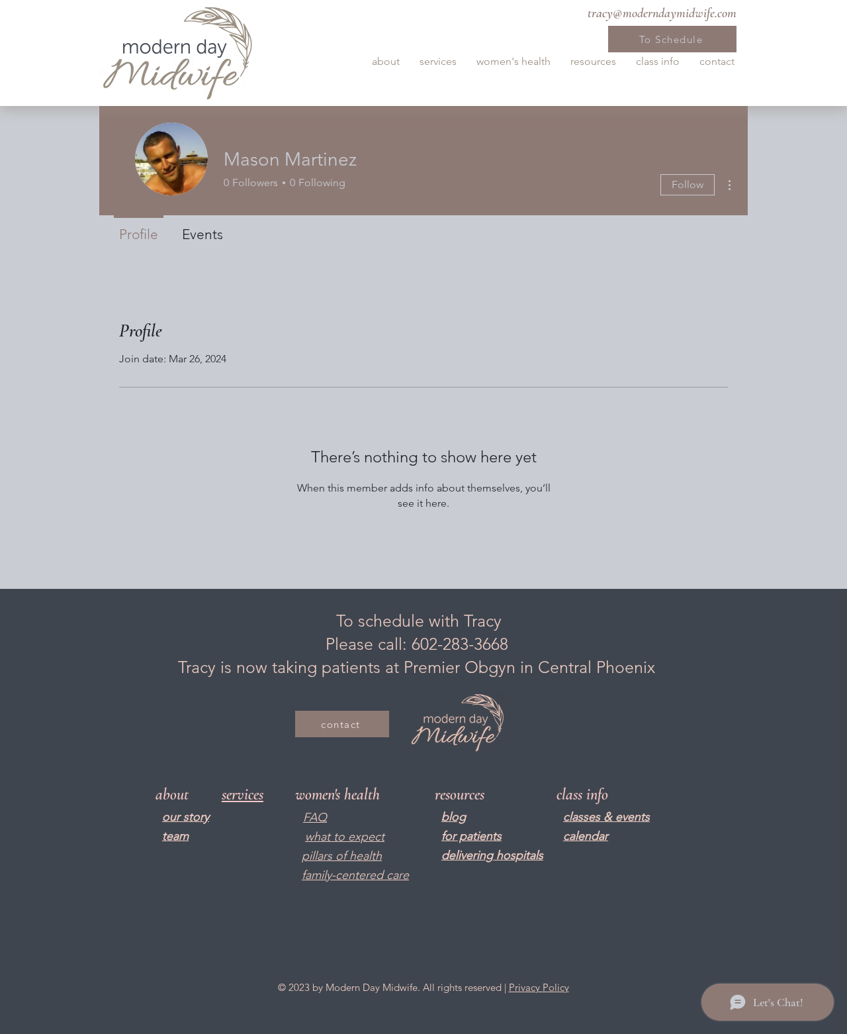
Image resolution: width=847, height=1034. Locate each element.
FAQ (315, 817)
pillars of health (342, 856)
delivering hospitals (492, 855)
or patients (473, 836)
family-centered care (355, 875)
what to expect (344, 836)
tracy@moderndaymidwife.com (662, 13)
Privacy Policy (539, 987)
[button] (386, 61)
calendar (585, 836)
